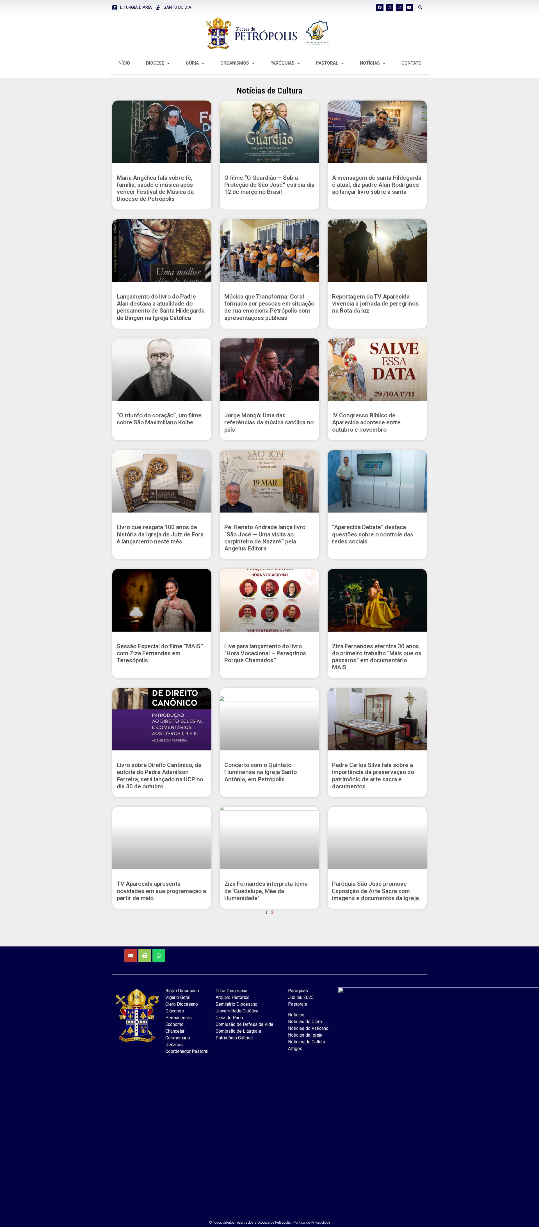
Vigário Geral (177, 997)
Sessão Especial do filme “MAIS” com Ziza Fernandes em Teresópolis (160, 653)
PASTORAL (327, 63)
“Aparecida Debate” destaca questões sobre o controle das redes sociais (372, 534)
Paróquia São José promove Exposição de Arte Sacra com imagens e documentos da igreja (375, 890)
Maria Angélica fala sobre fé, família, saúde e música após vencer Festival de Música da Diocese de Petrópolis (155, 188)
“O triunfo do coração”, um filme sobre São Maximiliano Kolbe (159, 419)
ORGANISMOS (234, 63)
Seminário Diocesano (236, 1004)
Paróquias (282, 63)
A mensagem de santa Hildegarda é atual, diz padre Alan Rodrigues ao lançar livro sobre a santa (376, 184)
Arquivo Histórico (233, 997)
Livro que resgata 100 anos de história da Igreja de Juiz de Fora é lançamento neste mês (160, 534)
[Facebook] (379, 7)
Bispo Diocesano (182, 990)
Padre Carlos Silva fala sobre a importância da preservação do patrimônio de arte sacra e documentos (373, 776)
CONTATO (411, 63)
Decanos (174, 1044)
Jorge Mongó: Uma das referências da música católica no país (269, 422)
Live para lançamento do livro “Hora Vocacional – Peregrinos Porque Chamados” (265, 653)
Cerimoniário (177, 1038)
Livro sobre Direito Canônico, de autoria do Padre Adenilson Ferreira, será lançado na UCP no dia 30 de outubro (160, 776)
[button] (420, 7)
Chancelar (174, 1031)
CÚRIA (192, 63)
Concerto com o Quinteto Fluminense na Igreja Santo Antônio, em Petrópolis (260, 772)
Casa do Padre (230, 1017)
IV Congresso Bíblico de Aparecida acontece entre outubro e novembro (366, 422)
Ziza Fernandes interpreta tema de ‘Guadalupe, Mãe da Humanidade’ (266, 890)
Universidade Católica (237, 1011)
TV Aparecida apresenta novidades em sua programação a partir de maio (161, 890)
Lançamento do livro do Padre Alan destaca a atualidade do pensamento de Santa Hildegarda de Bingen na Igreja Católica (161, 307)
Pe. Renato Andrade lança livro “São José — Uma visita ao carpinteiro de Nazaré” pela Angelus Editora (264, 538)
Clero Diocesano (181, 1004)
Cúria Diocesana (231, 990)
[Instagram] (389, 7)
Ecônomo (174, 1024)
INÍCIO (123, 63)
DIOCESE (155, 63)
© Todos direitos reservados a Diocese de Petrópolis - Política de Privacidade (269, 1222)
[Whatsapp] (399, 7)
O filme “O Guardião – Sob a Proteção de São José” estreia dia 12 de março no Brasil (269, 184)
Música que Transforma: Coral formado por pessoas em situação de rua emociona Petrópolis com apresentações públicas (269, 307)
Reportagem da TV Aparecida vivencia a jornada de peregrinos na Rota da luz (375, 303)
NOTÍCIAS (370, 63)
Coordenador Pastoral (186, 1051)
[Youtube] (409, 7)
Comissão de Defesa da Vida (244, 1024)
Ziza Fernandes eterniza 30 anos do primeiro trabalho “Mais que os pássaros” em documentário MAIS (376, 657)
